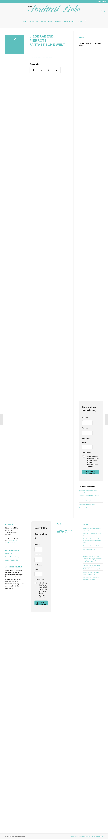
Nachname (86, 438)
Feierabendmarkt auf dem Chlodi (87, 504)
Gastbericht (50, 57)
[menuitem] (25, 21)
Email (84, 442)
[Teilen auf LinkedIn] (56, 70)
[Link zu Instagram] (104, 11)
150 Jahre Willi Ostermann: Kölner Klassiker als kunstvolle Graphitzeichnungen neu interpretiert (92, 567)
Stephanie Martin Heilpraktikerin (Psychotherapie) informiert (91, 578)
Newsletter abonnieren (90, 472)
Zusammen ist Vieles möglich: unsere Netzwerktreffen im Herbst (88, 491)
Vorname (85, 428)
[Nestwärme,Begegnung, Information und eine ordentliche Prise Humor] (1, 419)
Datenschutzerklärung (12, 557)
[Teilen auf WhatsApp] (49, 70)
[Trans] (14, 44)
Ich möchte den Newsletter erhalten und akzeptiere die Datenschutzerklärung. (93, 461)
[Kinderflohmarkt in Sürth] (106, 419)
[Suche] (85, 21)
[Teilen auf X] (41, 70)
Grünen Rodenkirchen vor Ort (90, 553)
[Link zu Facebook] (101, 11)
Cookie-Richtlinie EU (11, 560)
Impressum (8, 553)
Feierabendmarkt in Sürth (85, 508)
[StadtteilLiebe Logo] (54, 12)
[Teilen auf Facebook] (33, 70)
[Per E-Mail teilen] (64, 70)
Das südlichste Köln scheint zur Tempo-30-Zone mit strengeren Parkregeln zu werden (90, 500)
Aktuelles (33, 48)
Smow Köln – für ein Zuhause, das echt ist (89, 495)
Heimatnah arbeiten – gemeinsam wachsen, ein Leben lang (91, 573)
